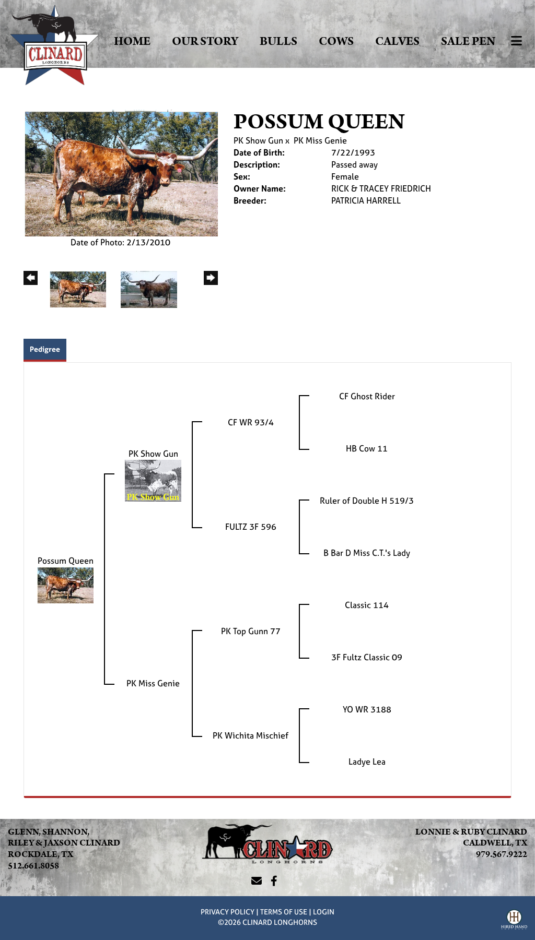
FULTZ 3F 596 (250, 526)
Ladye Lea (367, 761)
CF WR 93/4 (251, 422)
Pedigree (45, 349)
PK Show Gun (258, 140)
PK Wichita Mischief (250, 735)
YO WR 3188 (367, 709)
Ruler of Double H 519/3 (367, 500)
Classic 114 (367, 605)
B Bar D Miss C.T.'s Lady (366, 552)
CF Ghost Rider (367, 396)
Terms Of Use (283, 912)
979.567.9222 (501, 854)
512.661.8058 (33, 866)
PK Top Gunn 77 (251, 631)
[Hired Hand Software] (514, 920)
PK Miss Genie (320, 140)
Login (323, 912)
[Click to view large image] (121, 172)
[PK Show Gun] (153, 479)
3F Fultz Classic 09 (366, 657)
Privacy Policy (227, 912)
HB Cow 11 (367, 448)
